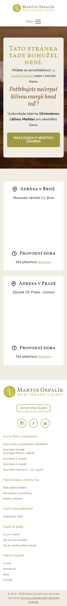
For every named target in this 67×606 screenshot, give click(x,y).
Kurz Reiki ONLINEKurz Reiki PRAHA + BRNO (19, 451)
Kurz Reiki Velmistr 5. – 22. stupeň (23, 469)
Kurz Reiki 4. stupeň (14, 464)
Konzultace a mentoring (17, 493)
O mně (7, 563)
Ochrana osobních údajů (34, 598)
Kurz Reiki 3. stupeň (14, 459)
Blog (6, 574)
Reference (9, 569)
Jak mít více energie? (15, 540)
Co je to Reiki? (11, 534)
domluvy (44, 262)
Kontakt (7, 580)
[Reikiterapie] (33, 8)
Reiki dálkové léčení (15, 487)
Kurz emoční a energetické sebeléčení (25, 444)
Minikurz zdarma (12, 498)
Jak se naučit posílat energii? (20, 545)
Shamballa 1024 (13, 516)
